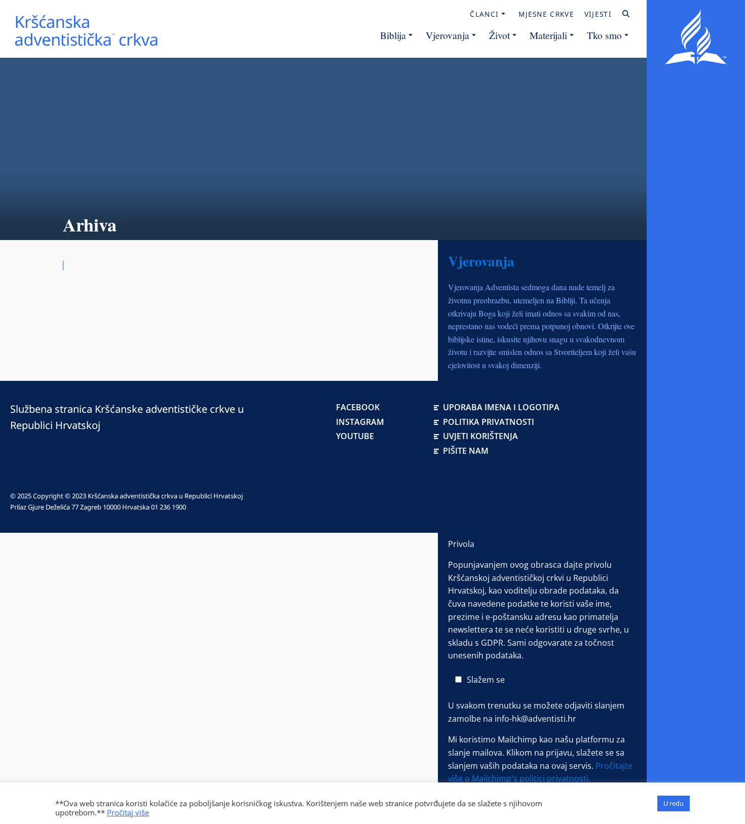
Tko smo (604, 35)
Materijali (548, 35)
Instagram (360, 421)
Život (499, 35)
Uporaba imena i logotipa (501, 407)
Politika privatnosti (488, 421)
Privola (461, 544)
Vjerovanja (447, 35)
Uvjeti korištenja (480, 436)
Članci (484, 14)
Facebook (358, 407)
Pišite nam (466, 450)
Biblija (393, 35)
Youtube (355, 436)
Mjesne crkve (546, 14)
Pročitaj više (128, 812)
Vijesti (598, 14)
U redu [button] (673, 803)
